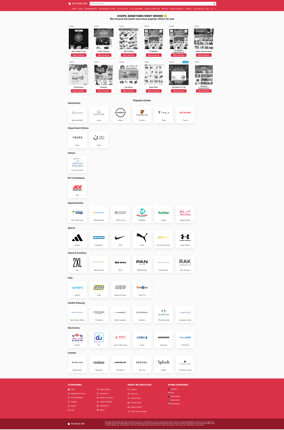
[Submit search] (214, 3)
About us (134, 394)
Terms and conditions (139, 411)
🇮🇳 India (171, 393)
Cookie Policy (136, 398)
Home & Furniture (152, 9)
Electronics (122, 9)
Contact (134, 389)
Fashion (164, 9)
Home (74, 9)
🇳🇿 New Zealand (174, 396)
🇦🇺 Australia (172, 389)
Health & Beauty (177, 9)
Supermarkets (91, 9)
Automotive (198, 9)
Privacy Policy (136, 402)
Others (102, 410)
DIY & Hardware (136, 9)
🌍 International (174, 404)
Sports (188, 9)
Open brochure (78, 55)
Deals (80, 9)
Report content (136, 407)
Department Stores (107, 9)
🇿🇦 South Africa (174, 400)
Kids (207, 9)
